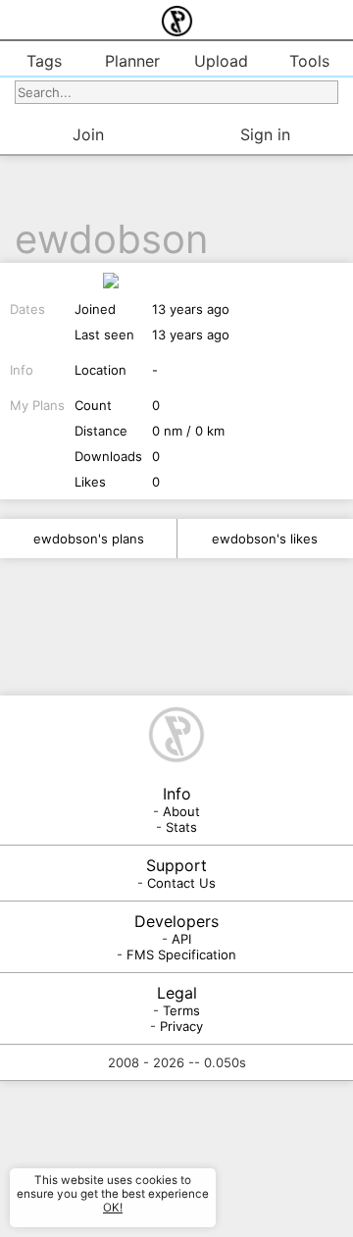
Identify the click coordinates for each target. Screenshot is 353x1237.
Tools (309, 61)
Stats (181, 827)
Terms (181, 1010)
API (181, 939)
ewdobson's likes (265, 538)
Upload (221, 61)
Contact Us (181, 883)
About (181, 811)
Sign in (265, 134)
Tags (44, 61)
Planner (132, 61)
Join (88, 134)
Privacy (181, 1026)
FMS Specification (181, 954)
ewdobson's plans (88, 538)
